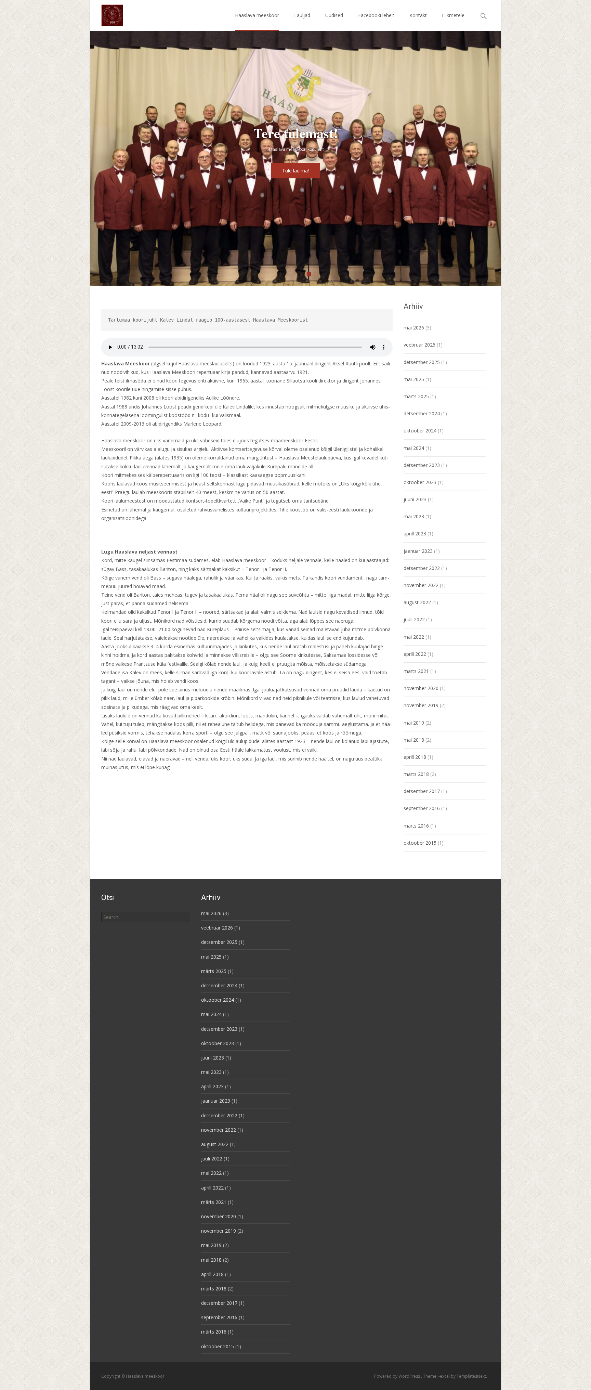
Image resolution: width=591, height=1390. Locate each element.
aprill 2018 (415, 757)
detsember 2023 (422, 465)
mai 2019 (414, 722)
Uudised (334, 15)
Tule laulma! (295, 171)
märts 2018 (416, 774)
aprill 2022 (415, 654)
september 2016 (422, 808)
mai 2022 (414, 637)
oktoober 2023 (420, 482)
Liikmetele (453, 15)
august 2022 (417, 602)
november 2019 (421, 705)
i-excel (444, 1376)
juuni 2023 (415, 499)
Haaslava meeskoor (257, 15)
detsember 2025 (422, 362)
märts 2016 (416, 825)
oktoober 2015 (420, 843)
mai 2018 (414, 740)
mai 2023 (414, 516)
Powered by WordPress (397, 1376)
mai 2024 (414, 448)
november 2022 (421, 585)
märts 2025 (416, 396)
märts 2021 (416, 671)
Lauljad (302, 15)
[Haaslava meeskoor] (106, 13)
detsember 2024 (422, 413)
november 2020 (421, 688)
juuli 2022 (414, 619)
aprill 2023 (415, 533)
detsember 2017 (422, 791)
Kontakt (418, 15)
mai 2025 (414, 379)
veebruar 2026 (419, 344)
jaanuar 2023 (418, 551)
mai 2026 (414, 327)
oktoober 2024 (420, 430)
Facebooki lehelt (376, 15)
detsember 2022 (422, 568)
